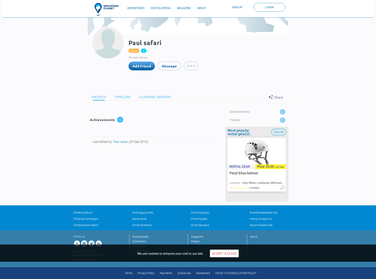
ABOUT (201, 8)
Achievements (257, 112)
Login (269, 7)
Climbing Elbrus (82, 212)
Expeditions (139, 241)
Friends (257, 120)
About (253, 236)
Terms (128, 273)
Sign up (237, 7)
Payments (166, 273)
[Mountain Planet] (108, 9)
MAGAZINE (184, 8)
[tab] (98, 96)
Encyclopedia (140, 236)
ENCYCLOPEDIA (161, 8)
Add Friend (141, 66)
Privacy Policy (146, 273)
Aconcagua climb (142, 212)
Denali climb (139, 218)
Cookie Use (184, 273)
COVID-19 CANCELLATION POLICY (235, 273)
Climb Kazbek (199, 218)
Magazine (197, 236)
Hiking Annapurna (261, 218)
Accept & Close (224, 253)
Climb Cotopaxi (200, 212)
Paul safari (121, 142)
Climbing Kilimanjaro (85, 218)
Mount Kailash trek (261, 225)
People (195, 241)
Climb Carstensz (142, 225)
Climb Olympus (200, 225)
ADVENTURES (135, 8)
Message (169, 66)
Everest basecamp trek (263, 212)
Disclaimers (203, 273)
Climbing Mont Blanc (86, 225)
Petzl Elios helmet (244, 173)
